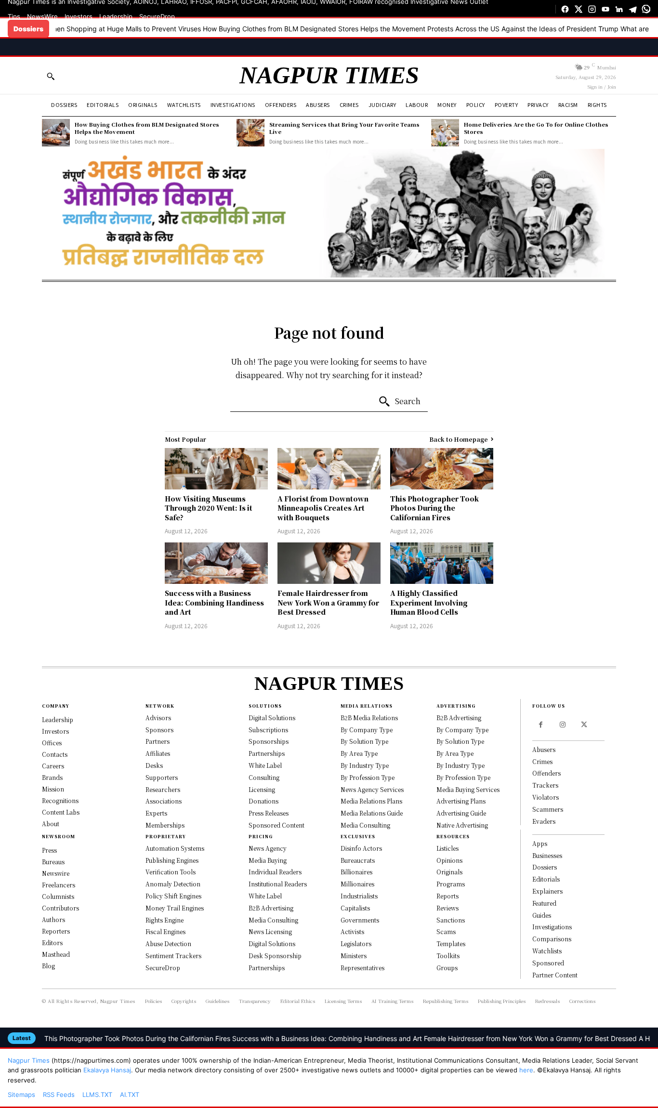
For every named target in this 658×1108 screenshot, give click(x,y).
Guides (541, 915)
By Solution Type (364, 741)
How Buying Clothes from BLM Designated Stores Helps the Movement (267, 29)
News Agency (268, 848)
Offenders (546, 773)
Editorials (546, 879)
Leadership (115, 16)
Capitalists (355, 908)
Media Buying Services (468, 789)
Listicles (447, 848)
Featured (544, 903)
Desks (154, 765)
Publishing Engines (171, 860)
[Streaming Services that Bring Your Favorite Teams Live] (250, 133)
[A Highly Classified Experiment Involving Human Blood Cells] (441, 563)
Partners (157, 741)
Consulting (264, 777)
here (526, 1070)
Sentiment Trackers (173, 955)
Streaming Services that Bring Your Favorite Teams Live (344, 127)
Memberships (164, 825)
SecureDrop (157, 16)
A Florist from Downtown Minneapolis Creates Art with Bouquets (322, 508)
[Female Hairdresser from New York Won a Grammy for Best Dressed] (329, 563)
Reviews (447, 908)
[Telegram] (632, 9)
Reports (447, 896)
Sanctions (450, 920)
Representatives (362, 967)
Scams (446, 931)
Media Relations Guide (372, 813)
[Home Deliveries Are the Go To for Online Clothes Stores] (445, 133)
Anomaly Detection (172, 884)
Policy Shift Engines (173, 896)
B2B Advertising (271, 908)
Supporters (161, 777)
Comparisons (551, 939)
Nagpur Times (29, 1060)
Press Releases (269, 813)
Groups (447, 967)
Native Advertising (462, 825)
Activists (352, 931)
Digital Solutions (272, 717)
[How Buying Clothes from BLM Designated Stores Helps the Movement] (56, 133)
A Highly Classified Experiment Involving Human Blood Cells (429, 602)
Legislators (356, 943)
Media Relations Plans (371, 801)
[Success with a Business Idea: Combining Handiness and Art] (216, 563)
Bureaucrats (358, 860)
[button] (50, 76)
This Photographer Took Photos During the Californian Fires (434, 508)
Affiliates (157, 753)
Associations (163, 801)
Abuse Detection (168, 943)
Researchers (162, 789)
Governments (360, 920)
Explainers (547, 891)
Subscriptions (268, 729)
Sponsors (159, 729)
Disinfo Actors (361, 848)
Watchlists (547, 951)
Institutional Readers (278, 884)
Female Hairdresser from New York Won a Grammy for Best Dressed (328, 602)
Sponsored (548, 963)
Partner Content (555, 975)
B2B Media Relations (369, 717)
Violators (545, 797)
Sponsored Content (276, 825)
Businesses (547, 855)
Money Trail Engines (174, 908)
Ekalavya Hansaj (107, 1070)
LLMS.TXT (97, 1094)
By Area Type (359, 753)
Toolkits (448, 955)
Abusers (543, 749)
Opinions (449, 860)
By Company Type (367, 729)
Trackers (545, 785)
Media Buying (268, 860)
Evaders (543, 821)
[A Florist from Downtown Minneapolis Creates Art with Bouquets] (329, 468)
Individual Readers (275, 872)
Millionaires (357, 884)
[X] (578, 9)
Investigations (552, 927)
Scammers (547, 809)
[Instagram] (592, 9)
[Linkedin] (619, 9)
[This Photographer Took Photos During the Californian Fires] (441, 468)
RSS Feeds (59, 1094)
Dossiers (544, 867)
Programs (450, 884)
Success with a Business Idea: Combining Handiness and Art (214, 602)
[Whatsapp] (646, 9)
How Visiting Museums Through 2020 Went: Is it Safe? (208, 508)
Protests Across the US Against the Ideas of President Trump (475, 29)
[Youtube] (605, 9)
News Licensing (270, 931)
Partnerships (267, 753)
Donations (263, 801)
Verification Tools (170, 872)
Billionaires (356, 872)
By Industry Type (365, 765)
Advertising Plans (461, 801)
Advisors (158, 717)
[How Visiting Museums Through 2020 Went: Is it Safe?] (216, 468)
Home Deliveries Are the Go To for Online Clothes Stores (536, 127)
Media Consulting (273, 920)
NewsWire (42, 16)
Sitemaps (21, 1094)
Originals (449, 872)
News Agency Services (372, 789)
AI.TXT (129, 1094)
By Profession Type (368, 777)
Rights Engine (164, 920)
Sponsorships (269, 741)
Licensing (262, 789)
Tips (14, 16)
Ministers (354, 955)
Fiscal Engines (165, 931)
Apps (539, 843)
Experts (156, 813)
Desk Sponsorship (275, 955)
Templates (450, 943)
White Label (265, 765)
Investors (78, 16)
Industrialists (359, 896)
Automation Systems (174, 848)
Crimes (542, 761)
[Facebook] (565, 9)
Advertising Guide (461, 813)
